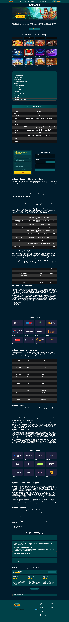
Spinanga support (16, 95)
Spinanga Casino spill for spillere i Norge (20, 81)
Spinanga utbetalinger (17, 89)
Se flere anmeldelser (34, 588)
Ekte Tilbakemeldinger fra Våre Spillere (20, 99)
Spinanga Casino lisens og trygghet (19, 93)
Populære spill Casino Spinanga (19, 75)
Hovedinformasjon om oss (18, 77)
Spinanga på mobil (17, 87)
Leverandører (16, 83)
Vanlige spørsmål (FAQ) (17, 97)
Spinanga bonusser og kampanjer (19, 85)
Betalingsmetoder (16, 91)
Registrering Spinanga (17, 79)
